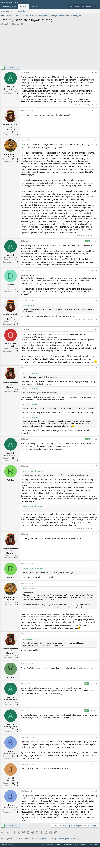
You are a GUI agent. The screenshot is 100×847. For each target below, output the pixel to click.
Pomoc (82, 844)
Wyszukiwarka (22, 11)
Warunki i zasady (53, 844)
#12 (95, 563)
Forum (23, 6)
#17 (95, 710)
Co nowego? (36, 6)
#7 (96, 330)
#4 (96, 241)
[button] (43, 6)
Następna (13, 67)
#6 (96, 300)
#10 (95, 466)
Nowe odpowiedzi (8, 11)
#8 (96, 368)
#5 (96, 271)
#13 (95, 583)
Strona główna (9, 6)
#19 (95, 764)
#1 (96, 73)
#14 (95, 634)
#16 (95, 683)
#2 (96, 110)
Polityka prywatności (69, 844)
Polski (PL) (11, 844)
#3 (96, 140)
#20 (95, 791)
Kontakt (41, 844)
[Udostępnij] (92, 72)
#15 (95, 663)
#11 (95, 534)
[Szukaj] (96, 6)
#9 (96, 439)
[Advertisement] (50, 44)
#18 (95, 737)
